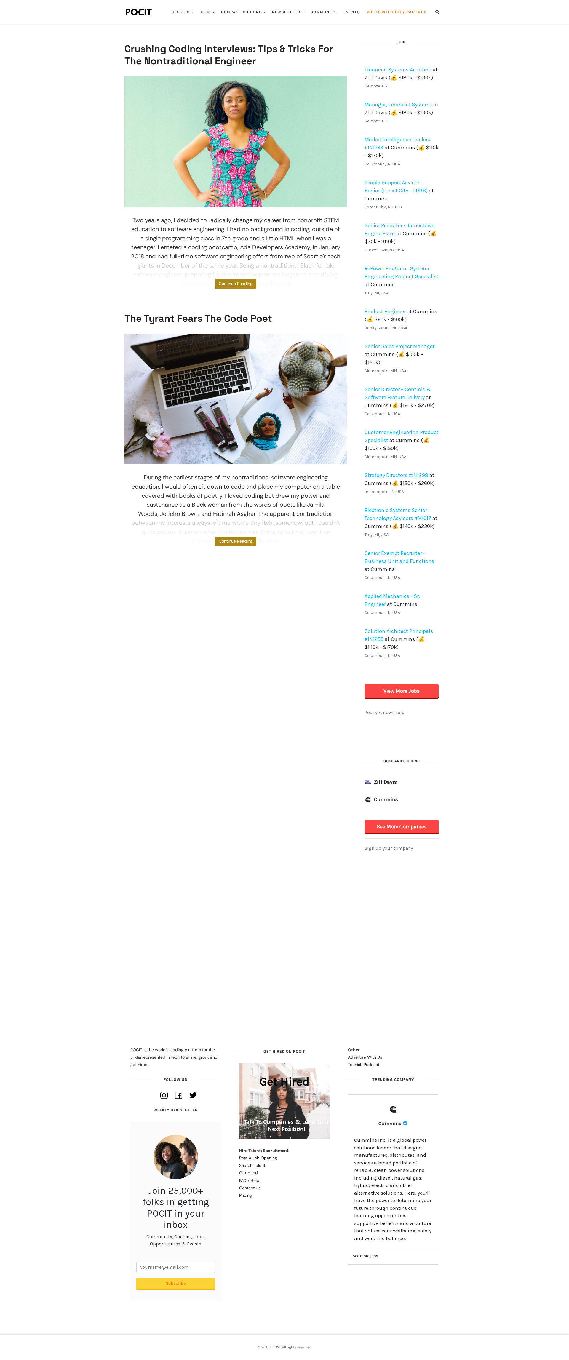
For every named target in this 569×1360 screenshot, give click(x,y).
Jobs (205, 12)
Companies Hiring (241, 12)
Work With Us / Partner (397, 12)
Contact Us (249, 1188)
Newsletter (286, 12)
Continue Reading (235, 283)
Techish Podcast (363, 1064)
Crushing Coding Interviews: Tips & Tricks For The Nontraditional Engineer (228, 55)
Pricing (245, 1195)
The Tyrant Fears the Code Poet (198, 318)
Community (323, 12)
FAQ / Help (249, 1180)
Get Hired (248, 1172)
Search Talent (252, 1165)
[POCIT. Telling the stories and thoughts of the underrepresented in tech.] (138, 12)
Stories (181, 12)
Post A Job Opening (258, 1158)
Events (351, 12)
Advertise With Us (365, 1057)
